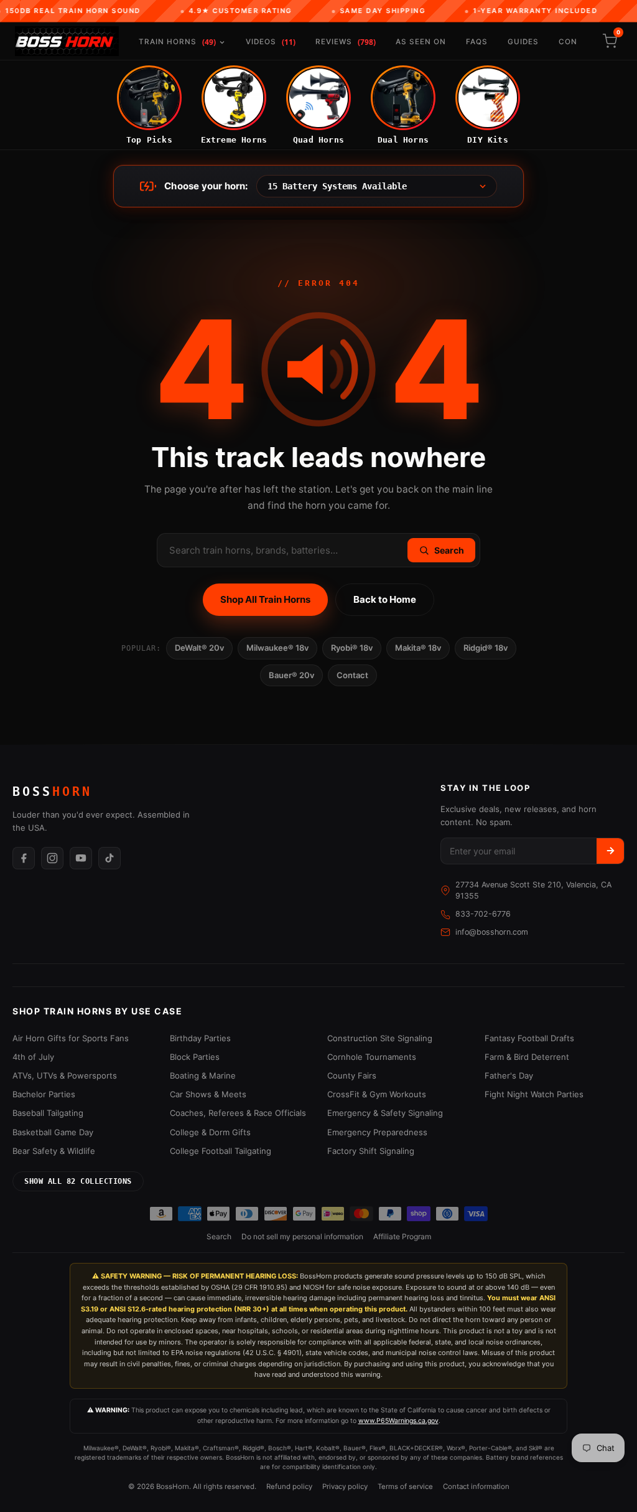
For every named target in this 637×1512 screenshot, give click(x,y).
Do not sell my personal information (302, 1236)
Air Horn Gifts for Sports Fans (70, 1038)
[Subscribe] (610, 851)
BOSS (52, 791)
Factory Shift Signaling (370, 1151)
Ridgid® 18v (485, 648)
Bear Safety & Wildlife (53, 1151)
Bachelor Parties (43, 1094)
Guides (523, 41)
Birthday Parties (200, 1038)
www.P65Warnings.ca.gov (398, 1421)
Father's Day (509, 1075)
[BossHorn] (67, 41)
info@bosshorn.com (491, 932)
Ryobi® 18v (352, 648)
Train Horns (177, 42)
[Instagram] (52, 858)
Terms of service (405, 1486)
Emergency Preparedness (377, 1132)
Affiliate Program (402, 1236)
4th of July (33, 1057)
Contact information (476, 1486)
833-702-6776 (483, 914)
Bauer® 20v (291, 675)
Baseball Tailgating (47, 1113)
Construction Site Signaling (379, 1038)
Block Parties (195, 1057)
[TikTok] (109, 858)
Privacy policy (345, 1486)
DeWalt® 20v (199, 648)
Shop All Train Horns (265, 599)
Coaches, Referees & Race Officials (238, 1113)
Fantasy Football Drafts (529, 1038)
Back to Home (384, 599)
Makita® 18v (418, 648)
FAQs (477, 41)
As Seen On (421, 41)
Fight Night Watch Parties (534, 1094)
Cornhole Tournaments (371, 1057)
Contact (352, 675)
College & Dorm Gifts (210, 1132)
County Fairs (351, 1075)
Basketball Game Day (52, 1132)
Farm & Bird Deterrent (527, 1057)
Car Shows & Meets (208, 1094)
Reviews (345, 42)
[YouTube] (81, 858)
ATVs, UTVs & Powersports (64, 1075)
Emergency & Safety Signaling (385, 1113)
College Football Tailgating (220, 1151)
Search (219, 1236)
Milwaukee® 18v (277, 648)
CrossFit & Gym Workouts (376, 1094)
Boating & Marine (203, 1075)
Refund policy (289, 1486)
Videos (270, 42)
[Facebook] (23, 858)
